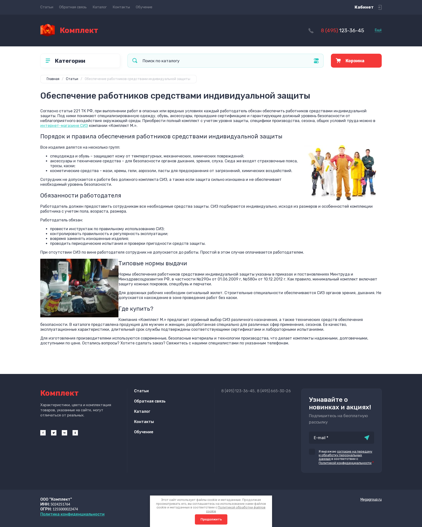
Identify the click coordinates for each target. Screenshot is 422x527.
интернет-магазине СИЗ (64, 125)
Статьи (46, 7)
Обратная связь (73, 7)
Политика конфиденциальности (72, 514)
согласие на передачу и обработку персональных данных (345, 455)
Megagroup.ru (371, 499)
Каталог (100, 7)
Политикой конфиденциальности (345, 463)
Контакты (121, 7)
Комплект (79, 30)
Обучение (144, 7)
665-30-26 (274, 391)
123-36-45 (342, 30)
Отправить (366, 438)
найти (134, 61)
